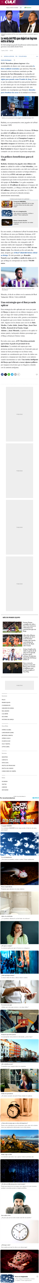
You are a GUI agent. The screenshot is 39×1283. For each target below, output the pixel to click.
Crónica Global (6, 730)
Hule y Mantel (6, 744)
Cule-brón (5, 714)
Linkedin (4, 787)
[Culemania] (21, 1)
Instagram (5, 790)
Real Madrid (5, 711)
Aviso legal (5, 762)
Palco (3, 699)
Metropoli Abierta (7, 735)
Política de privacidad (8, 765)
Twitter (4, 784)
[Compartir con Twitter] (5, 374)
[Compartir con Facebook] (2, 374)
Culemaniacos (6, 705)
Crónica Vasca (6, 738)
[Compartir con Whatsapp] (8, 374)
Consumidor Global (8, 732)
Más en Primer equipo (11, 617)
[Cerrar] (37, 1276)
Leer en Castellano (5, 4)
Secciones (5, 716)
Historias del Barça (8, 719)
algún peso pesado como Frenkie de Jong (16, 79)
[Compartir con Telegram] (12, 374)
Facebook (5, 781)
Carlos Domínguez (6, 60)
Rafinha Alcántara (9, 56)
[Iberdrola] (28, 7)
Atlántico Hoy (6, 741)
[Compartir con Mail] (15, 374)
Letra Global (6, 746)
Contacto (5, 760)
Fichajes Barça (23, 56)
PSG (16, 56)
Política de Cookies (7, 768)
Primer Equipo (6, 702)
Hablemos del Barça (8, 708)
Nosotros (5, 757)
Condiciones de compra (9, 771)
